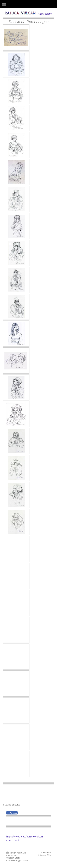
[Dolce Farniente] (16, 37)
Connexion (46, 852)
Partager (13, 813)
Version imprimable (18, 853)
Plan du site (11, 855)
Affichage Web (44, 855)
